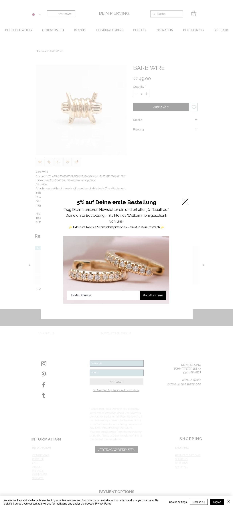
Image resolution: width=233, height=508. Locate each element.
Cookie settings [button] (178, 502)
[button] (185, 202)
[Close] (228, 502)
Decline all (199, 502)
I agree (217, 502)
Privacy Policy (103, 503)
